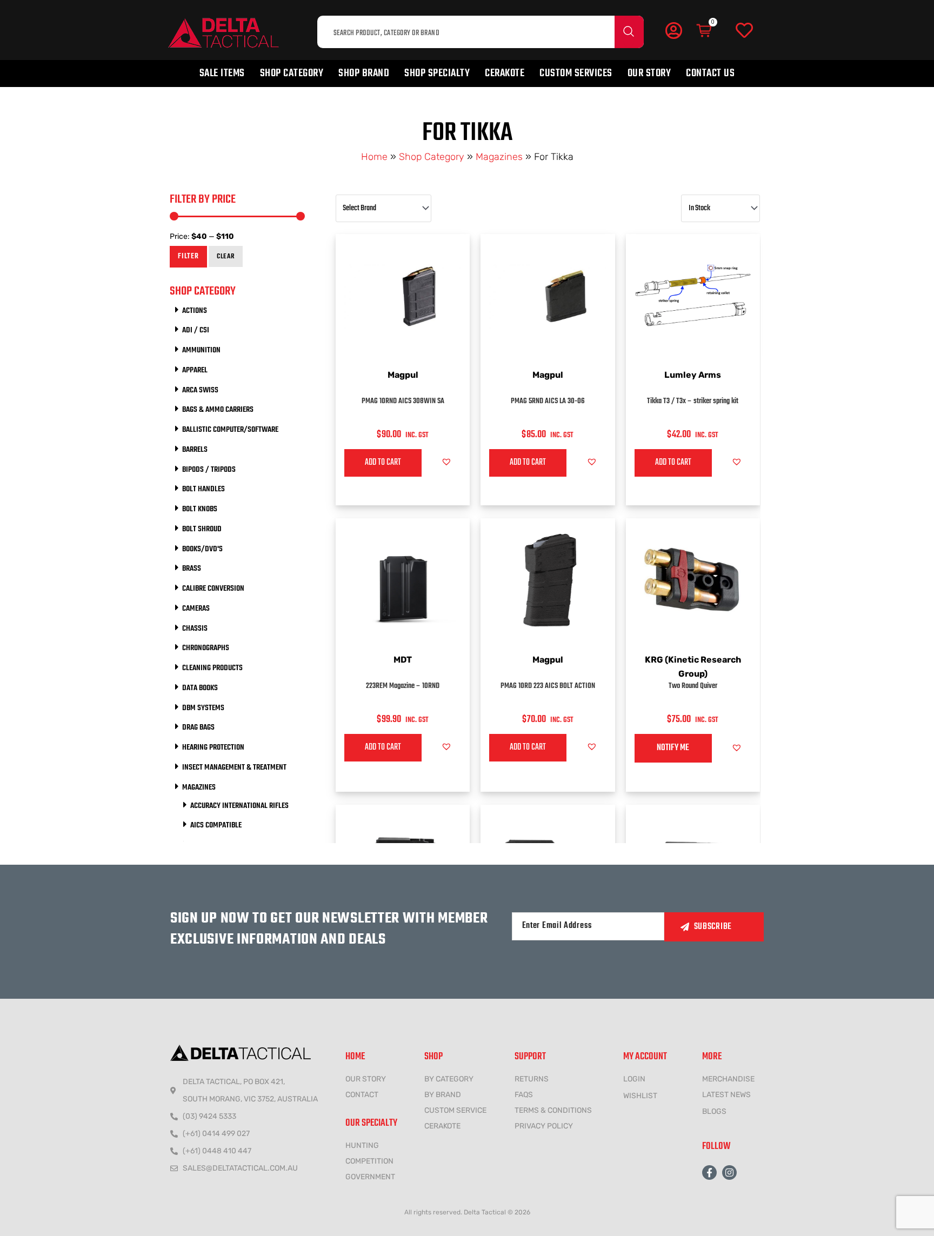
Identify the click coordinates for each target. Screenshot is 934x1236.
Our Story (649, 73)
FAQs (524, 1094)
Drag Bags (198, 727)
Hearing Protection (213, 747)
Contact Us (710, 73)
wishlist (640, 1095)
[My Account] (673, 30)
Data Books (200, 688)
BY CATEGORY (448, 1079)
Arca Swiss (200, 390)
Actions (194, 310)
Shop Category (292, 73)
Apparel (195, 370)
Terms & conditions (553, 1110)
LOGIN (634, 1079)
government (370, 1176)
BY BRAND (442, 1094)
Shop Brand (363, 73)
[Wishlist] (744, 31)
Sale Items (222, 73)
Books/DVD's (202, 549)
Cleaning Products (212, 668)
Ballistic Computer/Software (230, 429)
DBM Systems (203, 707)
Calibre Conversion (213, 588)
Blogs (714, 1111)
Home (374, 157)
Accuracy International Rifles (239, 805)
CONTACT (361, 1094)
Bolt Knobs (199, 509)
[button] (446, 461)
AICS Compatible (216, 825)
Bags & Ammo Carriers (217, 409)
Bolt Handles (203, 489)
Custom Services (575, 73)
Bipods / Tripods (209, 469)
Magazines (499, 157)
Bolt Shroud (202, 529)
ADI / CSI (195, 330)
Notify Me (673, 748)
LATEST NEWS (726, 1094)
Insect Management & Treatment (234, 767)
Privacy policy (544, 1126)
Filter (188, 256)
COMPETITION (369, 1161)
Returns (532, 1079)
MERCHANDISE (728, 1079)
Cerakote (504, 73)
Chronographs (205, 648)
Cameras (196, 608)
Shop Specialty (437, 73)
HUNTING (362, 1145)
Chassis (195, 628)
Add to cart (383, 463)
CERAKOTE (442, 1126)
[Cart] (704, 31)
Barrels (195, 449)
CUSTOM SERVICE (455, 1110)
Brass (191, 568)
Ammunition (201, 350)
